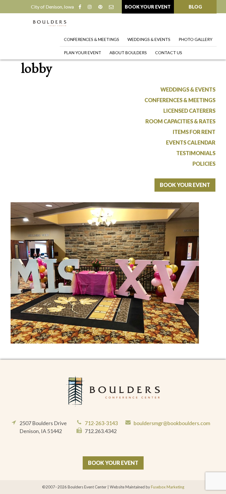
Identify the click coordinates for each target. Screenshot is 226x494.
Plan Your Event (82, 52)
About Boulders (128, 52)
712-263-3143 (101, 423)
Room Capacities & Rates (180, 121)
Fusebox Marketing (167, 487)
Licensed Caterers (189, 110)
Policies (203, 163)
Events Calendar (190, 142)
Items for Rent (194, 132)
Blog (195, 6)
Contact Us (168, 52)
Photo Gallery (195, 39)
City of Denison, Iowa (52, 6)
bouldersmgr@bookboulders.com (172, 423)
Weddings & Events (148, 39)
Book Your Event (148, 6)
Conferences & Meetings (91, 39)
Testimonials (195, 153)
